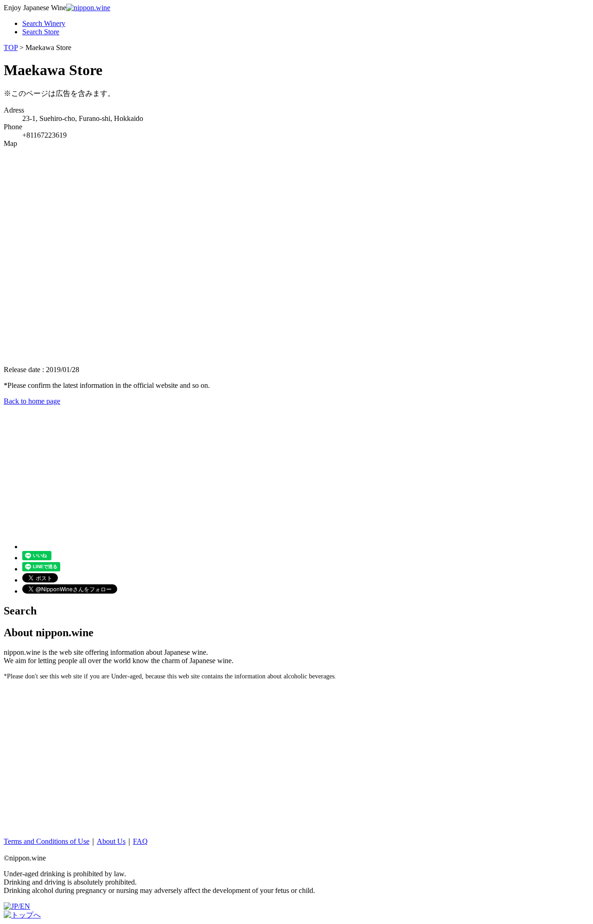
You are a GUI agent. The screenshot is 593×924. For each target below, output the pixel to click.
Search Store (40, 32)
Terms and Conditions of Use (46, 841)
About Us (111, 841)
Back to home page (32, 401)
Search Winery (43, 23)
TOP (11, 47)
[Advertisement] (282, 470)
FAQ (140, 841)
